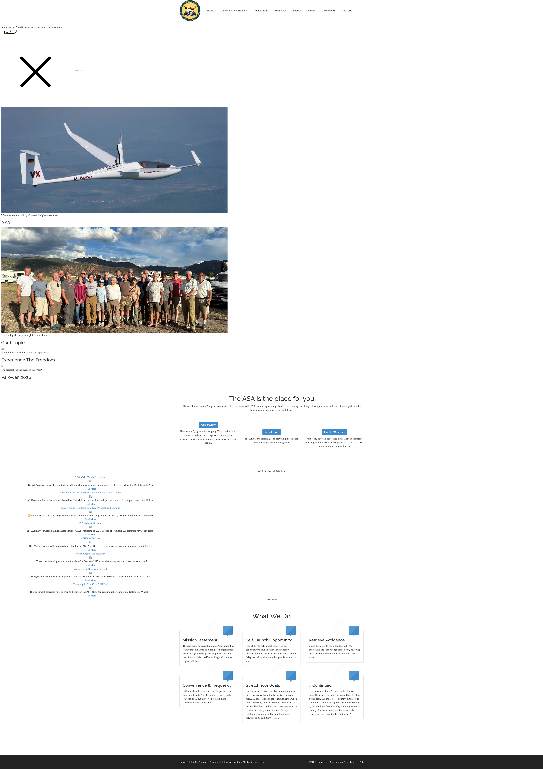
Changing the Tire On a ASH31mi (90, 584)
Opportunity (208, 424)
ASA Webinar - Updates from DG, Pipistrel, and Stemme (90, 507)
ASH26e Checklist (90, 538)
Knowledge (271, 432)
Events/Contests (334, 432)
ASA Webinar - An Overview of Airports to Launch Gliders (90, 492)
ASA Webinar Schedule (90, 523)
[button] (212, 10)
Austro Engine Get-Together (90, 553)
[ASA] (190, 10)
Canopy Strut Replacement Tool (90, 568)
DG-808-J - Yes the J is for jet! (90, 477)
